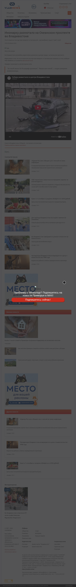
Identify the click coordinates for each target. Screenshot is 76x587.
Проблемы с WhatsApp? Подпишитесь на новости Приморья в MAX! (38, 294)
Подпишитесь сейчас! (38, 299)
